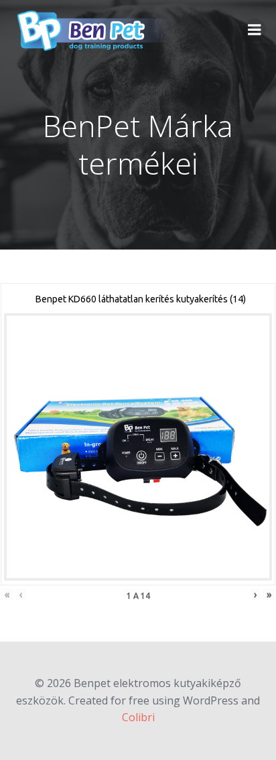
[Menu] (254, 30)
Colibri (138, 717)
